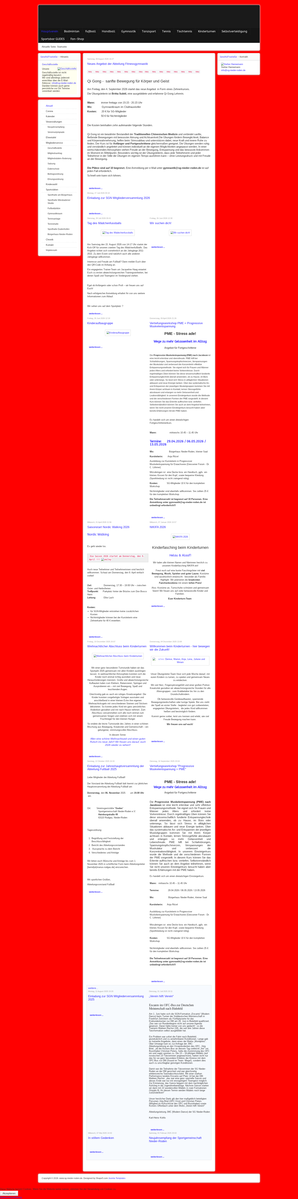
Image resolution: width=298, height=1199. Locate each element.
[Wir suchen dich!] (180, 232)
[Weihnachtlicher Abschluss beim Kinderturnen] (118, 656)
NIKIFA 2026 (158, 527)
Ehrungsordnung (55, 179)
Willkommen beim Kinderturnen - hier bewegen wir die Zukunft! (180, 648)
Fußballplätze (54, 208)
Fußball (90, 31)
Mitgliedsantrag (55, 153)
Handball (108, 31)
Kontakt (50, 245)
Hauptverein (49, 31)
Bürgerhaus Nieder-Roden (60, 234)
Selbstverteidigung (234, 31)
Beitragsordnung (55, 174)
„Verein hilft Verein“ (161, 996)
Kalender (50, 116)
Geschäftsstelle (50, 64)
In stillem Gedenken (101, 1138)
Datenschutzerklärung (11, 1197)
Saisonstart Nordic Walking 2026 (108, 527)
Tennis (166, 31)
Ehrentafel (51, 137)
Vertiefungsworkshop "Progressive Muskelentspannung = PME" (172, 767)
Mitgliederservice (54, 143)
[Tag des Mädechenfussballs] (118, 232)
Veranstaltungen (54, 121)
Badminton (71, 31)
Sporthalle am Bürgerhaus (60, 195)
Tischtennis (184, 31)
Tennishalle (53, 224)
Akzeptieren (9, 1193)
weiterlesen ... (95, 188)
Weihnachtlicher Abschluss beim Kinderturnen (116, 646)
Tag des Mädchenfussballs (104, 223)
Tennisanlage (54, 219)
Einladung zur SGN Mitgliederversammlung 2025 (116, 998)
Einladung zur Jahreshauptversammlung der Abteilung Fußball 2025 (115, 767)
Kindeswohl (51, 184)
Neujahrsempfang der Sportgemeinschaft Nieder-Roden (175, 1139)
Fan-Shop (77, 39)
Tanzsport (149, 31)
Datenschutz (53, 169)
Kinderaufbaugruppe (100, 323)
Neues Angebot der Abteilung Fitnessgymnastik (117, 63)
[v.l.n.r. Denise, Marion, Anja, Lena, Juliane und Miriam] (180, 660)
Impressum (51, 250)
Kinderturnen (207, 31)
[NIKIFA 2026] (180, 536)
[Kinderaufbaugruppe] (118, 332)
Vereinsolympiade (56, 132)
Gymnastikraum (55, 214)
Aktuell (49, 106)
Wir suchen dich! (160, 223)
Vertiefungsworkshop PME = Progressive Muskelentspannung (176, 325)
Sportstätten (52, 189)
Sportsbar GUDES (52, 39)
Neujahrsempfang (56, 127)
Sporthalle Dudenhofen (58, 229)
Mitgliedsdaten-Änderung (59, 158)
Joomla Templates (116, 1178)
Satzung (51, 164)
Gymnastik (128, 31)
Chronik (49, 239)
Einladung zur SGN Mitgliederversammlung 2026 (118, 198)
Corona (49, 111)
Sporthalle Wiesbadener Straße (59, 201)
